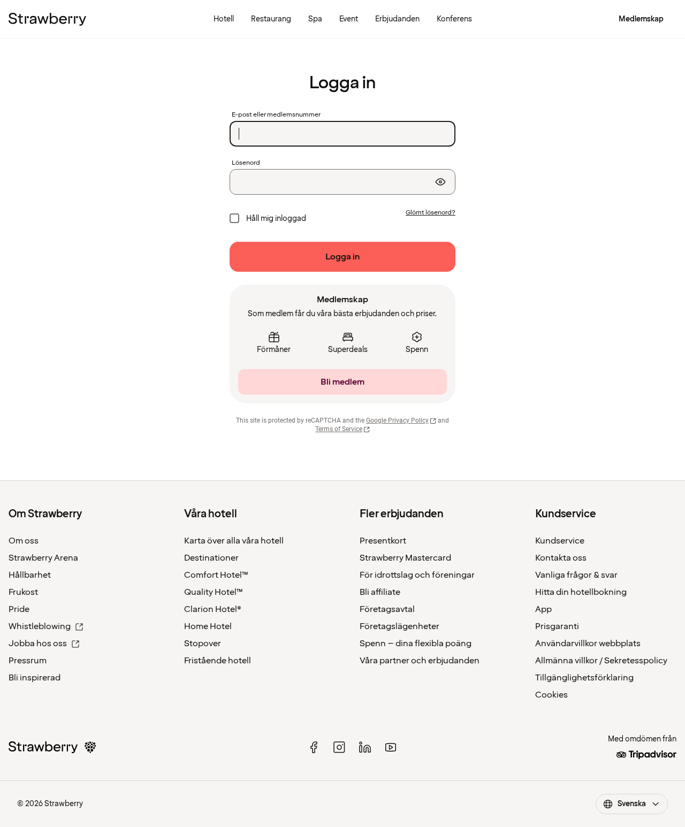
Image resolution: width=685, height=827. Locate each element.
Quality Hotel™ (213, 592)
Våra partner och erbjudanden (420, 661)
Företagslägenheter (399, 626)
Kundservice (559, 541)
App (543, 609)
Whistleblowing (40, 626)
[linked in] (365, 747)
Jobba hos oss (38, 643)
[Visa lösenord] (440, 181)
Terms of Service (338, 429)
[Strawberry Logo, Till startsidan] (47, 19)
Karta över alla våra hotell (234, 541)
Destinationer (211, 558)
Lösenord (246, 163)
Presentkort (383, 541)
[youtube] (390, 747)
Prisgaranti (557, 626)
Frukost (23, 592)
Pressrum (28, 661)
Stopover (202, 643)
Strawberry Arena (43, 558)
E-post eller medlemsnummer (276, 115)
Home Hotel (208, 626)
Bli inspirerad (34, 678)
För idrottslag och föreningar (417, 575)
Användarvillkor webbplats (588, 643)
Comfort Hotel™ (216, 575)
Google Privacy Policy (397, 420)
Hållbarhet (30, 575)
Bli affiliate (380, 592)
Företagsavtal (387, 609)
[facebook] (313, 747)
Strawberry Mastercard (405, 558)
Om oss (24, 541)
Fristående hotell (217, 661)
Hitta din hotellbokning (581, 592)
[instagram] (339, 747)
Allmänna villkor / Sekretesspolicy (601, 661)
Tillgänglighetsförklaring (584, 678)
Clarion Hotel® (212, 609)
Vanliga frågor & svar (576, 575)
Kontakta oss (561, 558)
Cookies (551, 695)
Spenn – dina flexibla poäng (415, 643)
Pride (19, 609)
